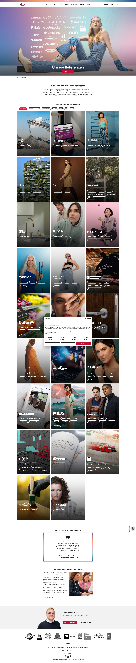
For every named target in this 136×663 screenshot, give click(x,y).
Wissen (88, 4)
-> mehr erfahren (77, 0)
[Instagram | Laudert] (68, 656)
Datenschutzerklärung (49, 333)
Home (18, 77)
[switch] (62, 339)
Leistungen (48, 4)
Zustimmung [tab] (52, 322)
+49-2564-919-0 (68, 651)
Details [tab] (68, 322)
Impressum (57, 333)
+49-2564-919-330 (86, 622)
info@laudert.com (68, 653)
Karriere (82, 4)
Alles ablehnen (52, 343)
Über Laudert (74, 4)
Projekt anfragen (68, 72)
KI (54, 4)
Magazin (67, 4)
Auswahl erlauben (68, 343)
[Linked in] (65, 656)
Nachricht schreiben (69, 622)
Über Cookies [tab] (83, 322)
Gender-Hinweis (79, 659)
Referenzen (60, 4)
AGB (73, 659)
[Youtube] (71, 656)
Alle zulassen (83, 343)
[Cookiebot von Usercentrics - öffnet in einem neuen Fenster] (86, 318)
